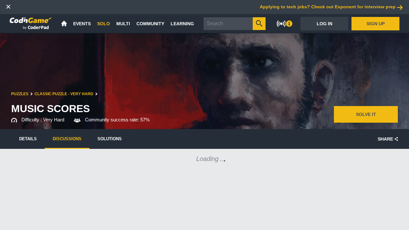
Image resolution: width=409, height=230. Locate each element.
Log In (324, 23)
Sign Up (376, 23)
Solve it (366, 114)
